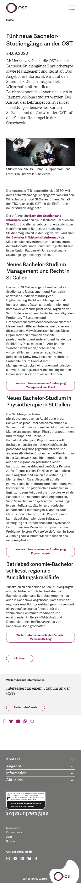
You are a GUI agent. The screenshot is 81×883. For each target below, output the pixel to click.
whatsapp (25, 722)
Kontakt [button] (13, 759)
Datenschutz (14, 832)
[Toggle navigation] (72, 8)
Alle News (20, 658)
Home (10, 20)
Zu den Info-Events (25, 707)
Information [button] (16, 773)
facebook (4, 722)
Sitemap (11, 841)
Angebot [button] (13, 766)
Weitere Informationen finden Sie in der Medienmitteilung (40, 637)
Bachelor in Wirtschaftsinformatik (35, 237)
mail (32, 722)
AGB (9, 837)
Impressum (13, 828)
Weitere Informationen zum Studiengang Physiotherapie (41, 551)
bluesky (11, 722)
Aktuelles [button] (14, 779)
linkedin (18, 722)
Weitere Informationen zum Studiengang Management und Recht (41, 385)
